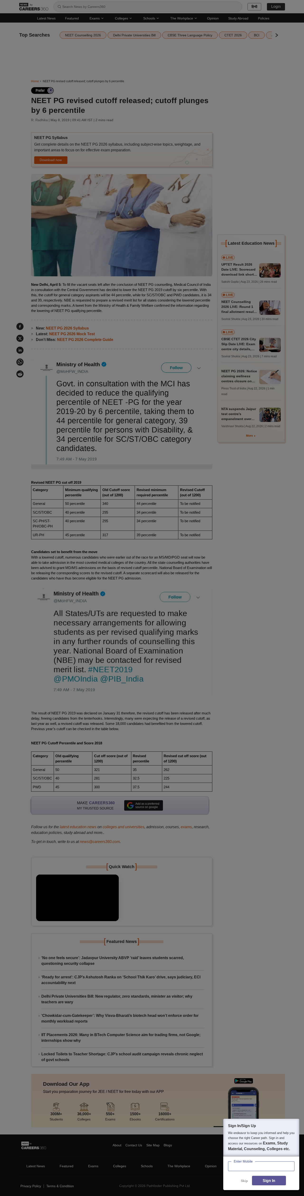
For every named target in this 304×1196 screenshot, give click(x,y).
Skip (244, 1181)
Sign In (269, 1181)
